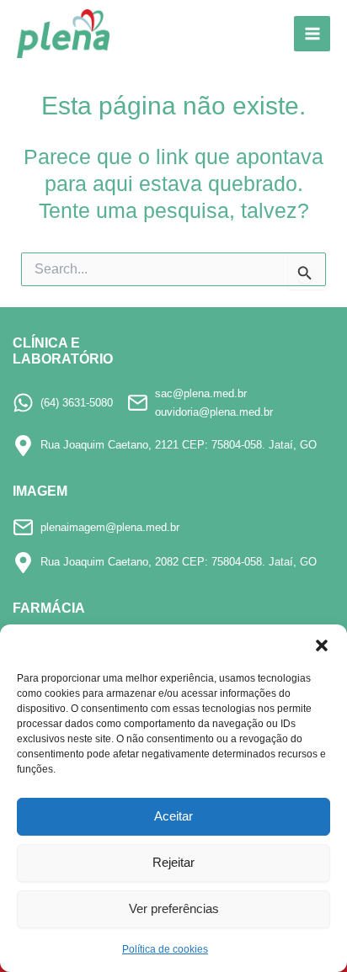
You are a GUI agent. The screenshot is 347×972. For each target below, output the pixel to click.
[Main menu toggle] (312, 34)
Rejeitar (173, 862)
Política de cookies (165, 949)
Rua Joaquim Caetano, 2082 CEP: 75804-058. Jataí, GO (178, 561)
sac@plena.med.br (201, 393)
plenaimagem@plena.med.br (109, 527)
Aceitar (173, 816)
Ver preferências (174, 908)
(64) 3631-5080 (76, 402)
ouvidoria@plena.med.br (214, 412)
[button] (321, 645)
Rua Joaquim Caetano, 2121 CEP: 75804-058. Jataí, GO (178, 444)
